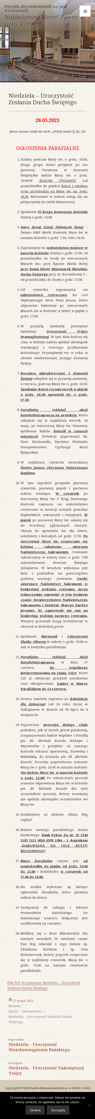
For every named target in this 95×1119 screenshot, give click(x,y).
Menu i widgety (85, 11)
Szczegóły (58, 1110)
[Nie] (89, 1105)
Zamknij (35, 1110)
